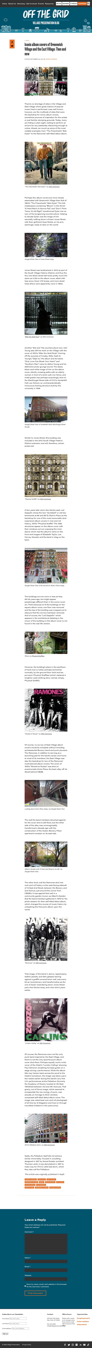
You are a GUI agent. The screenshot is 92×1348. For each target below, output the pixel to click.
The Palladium (30, 1185)
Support (82, 3)
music (41, 1182)
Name (28, 1258)
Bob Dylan (41, 1179)
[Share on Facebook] (12, 42)
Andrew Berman (51, 59)
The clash (60, 1182)
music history (50, 1182)
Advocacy (21, 3)
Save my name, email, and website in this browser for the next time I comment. (47, 1285)
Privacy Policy (26, 1344)
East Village (29, 1187)
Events (41, 3)
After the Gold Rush (32, 337)
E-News (73, 3)
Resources (49, 3)
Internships (83, 1321)
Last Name (5, 1323)
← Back (27, 40)
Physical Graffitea (38, 656)
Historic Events (55, 1187)
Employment (83, 1318)
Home (4, 3)
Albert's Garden (31, 1179)
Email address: (7, 1328)
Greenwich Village (31, 1182)
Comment (29, 1232)
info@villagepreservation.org (56, 1326)
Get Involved (31, 3)
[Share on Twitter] (12, 45)
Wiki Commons (54, 186)
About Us (12, 3)
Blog (59, 3)
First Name (5, 1318)
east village (51, 1179)
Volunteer (82, 1324)
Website (28, 1275)
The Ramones (41, 1185)
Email (27, 1266)
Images (66, 3)
